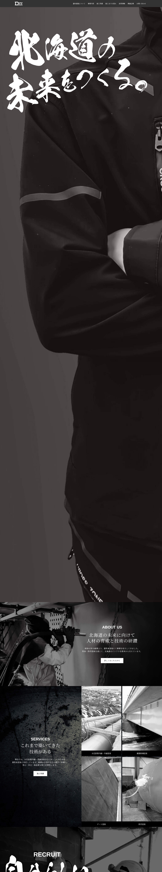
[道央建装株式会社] (18, 3)
